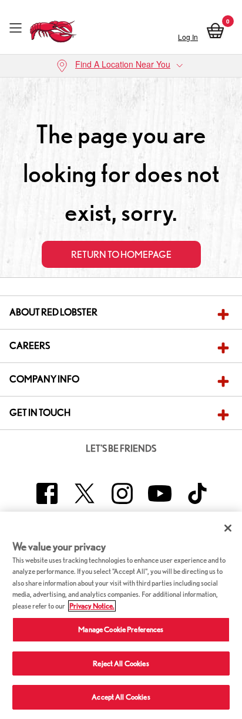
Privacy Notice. (92, 606)
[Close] (228, 528)
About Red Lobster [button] (53, 312)
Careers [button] (29, 345)
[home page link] (53, 28)
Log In (188, 37)
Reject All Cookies (121, 663)
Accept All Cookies (121, 697)
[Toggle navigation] (15, 28)
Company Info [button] (44, 379)
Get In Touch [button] (39, 412)
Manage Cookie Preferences (120, 629)
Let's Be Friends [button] (121, 448)
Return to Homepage (121, 254)
